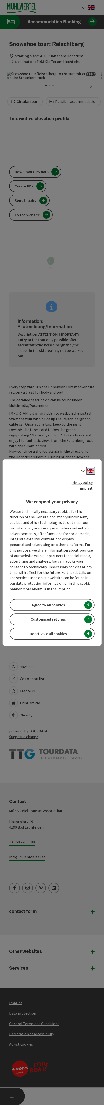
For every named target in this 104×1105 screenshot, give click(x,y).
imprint (86, 488)
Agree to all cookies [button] (48, 604)
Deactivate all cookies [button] (48, 633)
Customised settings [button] (48, 619)
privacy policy (81, 482)
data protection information (40, 583)
